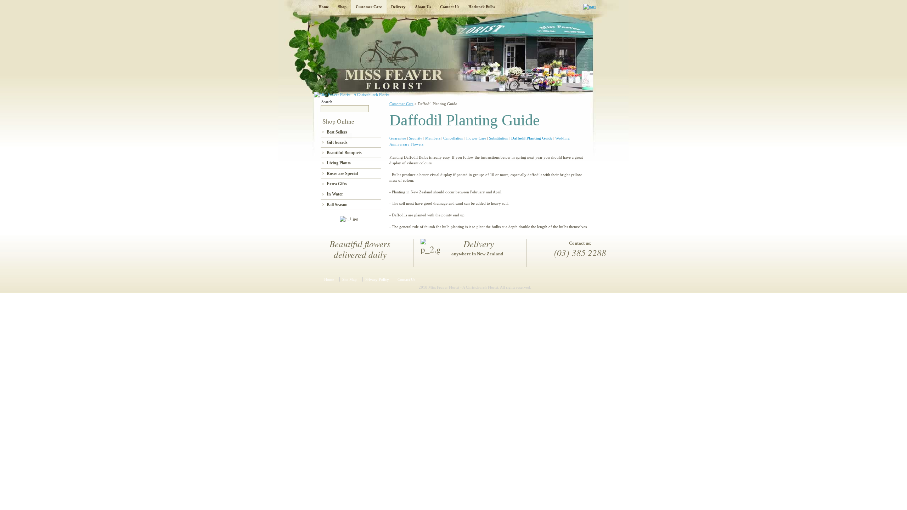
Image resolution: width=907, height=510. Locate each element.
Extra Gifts (337, 183)
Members (432, 138)
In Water (335, 194)
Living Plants (339, 162)
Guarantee (397, 138)
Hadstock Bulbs (481, 7)
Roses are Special (342, 173)
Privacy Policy (377, 279)
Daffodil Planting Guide (531, 138)
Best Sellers (337, 132)
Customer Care (369, 7)
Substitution (498, 138)
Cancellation (453, 138)
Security (415, 138)
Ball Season (337, 204)
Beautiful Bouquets (344, 152)
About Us (423, 7)
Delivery (398, 7)
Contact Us (449, 7)
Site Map (349, 279)
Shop (342, 7)
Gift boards (337, 142)
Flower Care (476, 138)
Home (324, 7)
